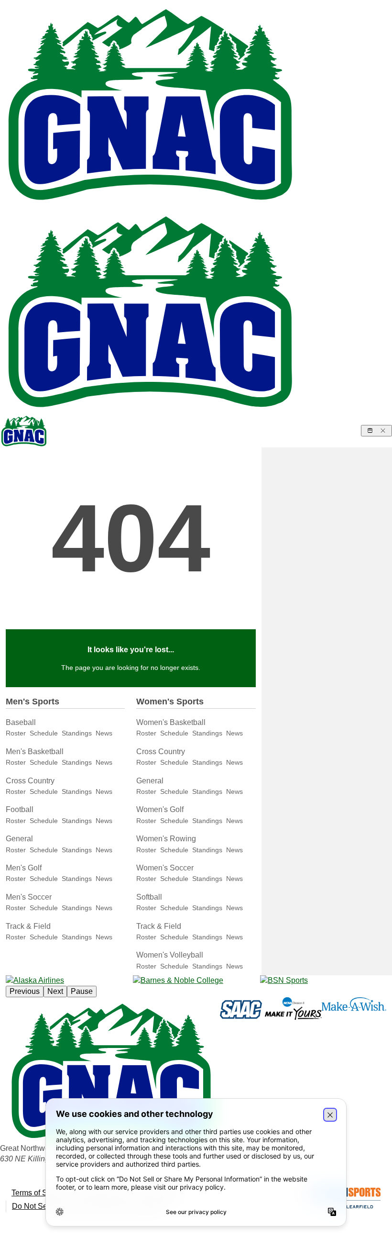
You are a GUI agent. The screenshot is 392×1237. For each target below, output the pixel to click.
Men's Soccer (29, 897)
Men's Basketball (35, 751)
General (19, 839)
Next (55, 991)
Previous (25, 991)
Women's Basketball (171, 722)
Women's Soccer (165, 868)
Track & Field (28, 926)
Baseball (21, 722)
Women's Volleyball (169, 955)
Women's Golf (160, 809)
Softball (149, 897)
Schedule (44, 733)
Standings (77, 733)
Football (19, 809)
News (104, 733)
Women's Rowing (166, 839)
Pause (82, 991)
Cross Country (30, 781)
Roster (16, 733)
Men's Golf (24, 868)
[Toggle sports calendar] (376, 430)
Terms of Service (39, 1193)
